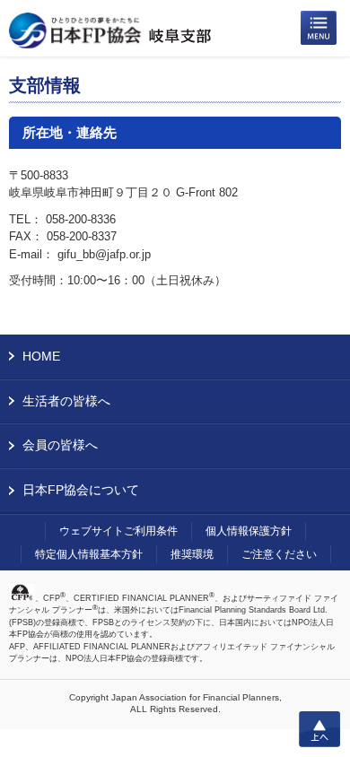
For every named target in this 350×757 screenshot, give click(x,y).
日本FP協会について (80, 490)
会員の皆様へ (60, 445)
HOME (41, 356)
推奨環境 (192, 554)
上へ (319, 729)
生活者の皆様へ (66, 401)
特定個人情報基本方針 (89, 554)
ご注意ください (279, 554)
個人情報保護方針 (249, 531)
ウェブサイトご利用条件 (118, 531)
